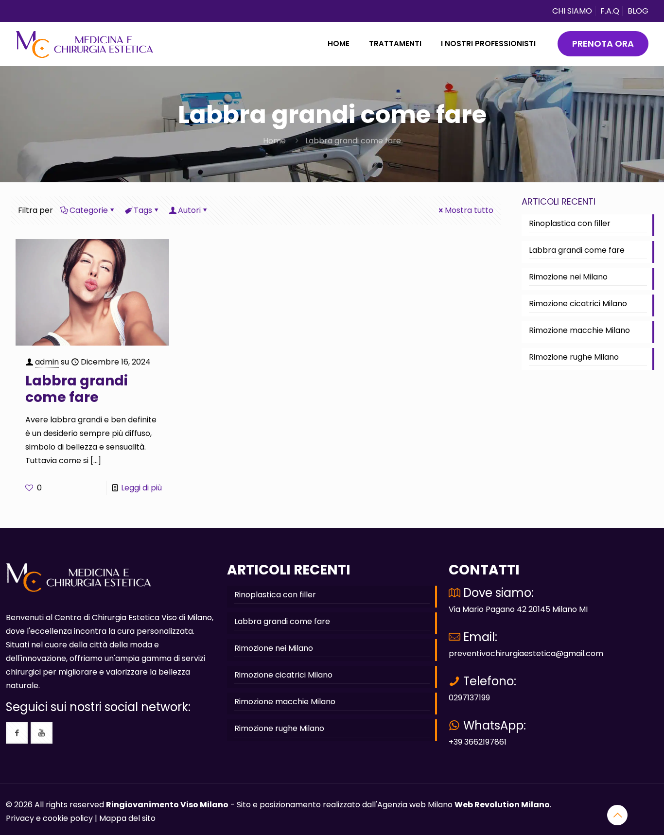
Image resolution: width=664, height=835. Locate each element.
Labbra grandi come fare (353, 140)
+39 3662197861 (478, 742)
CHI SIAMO (572, 11)
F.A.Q (609, 11)
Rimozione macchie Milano (579, 330)
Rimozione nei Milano (568, 276)
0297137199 (469, 697)
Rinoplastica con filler (570, 223)
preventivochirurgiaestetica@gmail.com (526, 653)
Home (274, 140)
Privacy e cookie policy (49, 818)
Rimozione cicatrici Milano (578, 303)
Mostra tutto (469, 210)
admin (47, 361)
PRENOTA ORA (603, 43)
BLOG (638, 11)
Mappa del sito (127, 818)
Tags (143, 210)
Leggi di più (141, 487)
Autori (189, 210)
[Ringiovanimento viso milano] (85, 44)
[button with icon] (17, 733)
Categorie (89, 210)
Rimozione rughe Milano (574, 357)
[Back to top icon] (617, 815)
